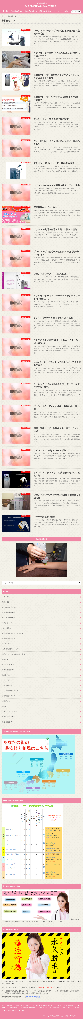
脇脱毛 (5, 706)
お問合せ (67, 11)
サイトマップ (58, 11)
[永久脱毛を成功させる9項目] (35, 919)
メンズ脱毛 (7, 685)
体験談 (5, 602)
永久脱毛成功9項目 (16, 11)
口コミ (5, 597)
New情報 (6, 628)
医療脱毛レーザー (9, 623)
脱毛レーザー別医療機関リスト (13, 654)
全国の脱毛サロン (8, 696)
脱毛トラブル (7, 675)
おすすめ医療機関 (9, 607)
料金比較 (5, 11)
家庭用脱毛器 (7, 722)
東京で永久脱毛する (31, 11)
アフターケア (7, 680)
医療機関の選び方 (8, 638)
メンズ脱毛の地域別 (10, 690)
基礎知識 (6, 659)
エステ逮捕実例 (8, 670)
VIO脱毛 (6, 701)
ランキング (7, 644)
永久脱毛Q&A (8, 664)
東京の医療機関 (8, 612)
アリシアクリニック (9, 711)
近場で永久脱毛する (45, 11)
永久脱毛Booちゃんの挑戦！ (41, 6)
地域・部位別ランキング (11, 649)
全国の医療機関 (8, 617)
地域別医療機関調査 (29, 1008)
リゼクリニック (8, 716)
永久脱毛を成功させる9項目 (12, 633)
